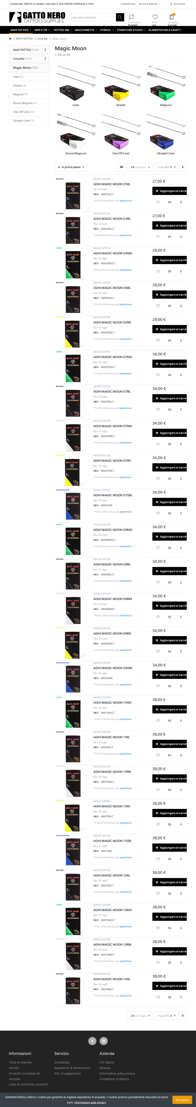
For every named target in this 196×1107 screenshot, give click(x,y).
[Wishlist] (158, 202)
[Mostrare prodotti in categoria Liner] (76, 82)
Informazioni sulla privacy (90, 1102)
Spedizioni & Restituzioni (72, 1068)
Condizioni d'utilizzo (114, 1079)
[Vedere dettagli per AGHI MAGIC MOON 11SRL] (72, 851)
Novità (14, 1068)
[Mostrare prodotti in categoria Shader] (121, 82)
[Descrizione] (181, 202)
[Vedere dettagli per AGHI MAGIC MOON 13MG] (72, 920)
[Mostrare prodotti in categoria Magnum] (166, 82)
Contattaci (128, 3)
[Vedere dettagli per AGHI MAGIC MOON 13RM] (72, 955)
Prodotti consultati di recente (24, 1076)
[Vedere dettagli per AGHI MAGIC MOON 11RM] (72, 782)
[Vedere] (121, 167)
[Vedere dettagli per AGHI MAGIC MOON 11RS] (72, 817)
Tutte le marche (20, 1062)
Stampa (105, 1068)
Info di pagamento (67, 1073)
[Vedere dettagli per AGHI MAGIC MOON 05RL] (72, 298)
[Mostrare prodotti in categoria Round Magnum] (76, 131)
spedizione (125, 200)
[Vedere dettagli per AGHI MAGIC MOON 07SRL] (72, 505)
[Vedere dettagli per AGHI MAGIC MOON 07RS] (72, 471)
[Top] (10, 39)
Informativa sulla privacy (117, 1073)
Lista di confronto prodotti (28, 1084)
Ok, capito (182, 1099)
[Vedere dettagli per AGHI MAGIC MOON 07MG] (72, 367)
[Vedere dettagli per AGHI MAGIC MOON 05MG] (72, 264)
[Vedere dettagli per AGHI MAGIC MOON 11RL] (72, 747)
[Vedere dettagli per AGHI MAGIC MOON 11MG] (72, 713)
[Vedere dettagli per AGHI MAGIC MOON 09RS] (72, 644)
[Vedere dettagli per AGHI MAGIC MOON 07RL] (72, 402)
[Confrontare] (169, 202)
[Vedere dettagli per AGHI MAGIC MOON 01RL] (72, 194)
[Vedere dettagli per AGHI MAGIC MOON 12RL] (72, 886)
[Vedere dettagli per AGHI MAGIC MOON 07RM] (72, 436)
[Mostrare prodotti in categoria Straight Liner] (166, 131)
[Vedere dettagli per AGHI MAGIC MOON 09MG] (72, 540)
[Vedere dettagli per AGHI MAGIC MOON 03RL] (72, 229)
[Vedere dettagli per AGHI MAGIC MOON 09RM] (72, 609)
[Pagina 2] (183, 167)
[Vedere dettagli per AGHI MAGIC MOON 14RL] (72, 989)
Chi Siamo (107, 1062)
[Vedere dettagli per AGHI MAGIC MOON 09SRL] (72, 678)
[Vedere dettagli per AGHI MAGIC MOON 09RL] (72, 575)
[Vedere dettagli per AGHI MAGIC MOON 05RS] (72, 333)
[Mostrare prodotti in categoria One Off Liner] (121, 131)
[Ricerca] (120, 17)
